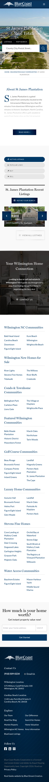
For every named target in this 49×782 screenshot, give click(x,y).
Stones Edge (32, 539)
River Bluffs (32, 374)
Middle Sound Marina (33, 588)
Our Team (8, 715)
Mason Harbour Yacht (34, 581)
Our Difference (31, 715)
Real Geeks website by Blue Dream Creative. (23, 776)
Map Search (21, 42)
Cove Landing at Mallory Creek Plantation (11, 535)
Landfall (30, 460)
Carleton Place (10, 405)
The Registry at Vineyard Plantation (36, 556)
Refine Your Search (26, 201)
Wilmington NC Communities (23, 327)
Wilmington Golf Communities (23, 72)
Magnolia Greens (34, 464)
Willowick (31, 562)
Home (6, 72)
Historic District (11, 438)
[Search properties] (43, 48)
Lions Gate (9, 409)
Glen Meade (9, 514)
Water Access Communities (21, 571)
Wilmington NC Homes (14, 729)
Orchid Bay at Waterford (33, 534)
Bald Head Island (11, 336)
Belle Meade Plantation (9, 432)
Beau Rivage (9, 460)
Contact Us (26, 299)
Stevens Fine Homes (13, 374)
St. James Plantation (36, 476)
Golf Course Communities (20, 452)
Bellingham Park (11, 400)
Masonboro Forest (12, 442)
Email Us (31, 673)
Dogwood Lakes (11, 547)
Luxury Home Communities (22, 489)
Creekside (31, 379)
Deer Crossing (10, 543)
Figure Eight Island (12, 348)
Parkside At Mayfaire (32, 508)
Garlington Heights (12, 551)
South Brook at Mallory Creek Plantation (33, 547)
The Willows (32, 370)
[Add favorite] (41, 209)
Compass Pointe (11, 468)
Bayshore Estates (12, 579)
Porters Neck (32, 513)
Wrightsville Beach (35, 344)
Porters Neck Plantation (32, 470)
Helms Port (9, 506)
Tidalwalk (8, 379)
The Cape (31, 480)
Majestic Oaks (10, 559)
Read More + (24, 132)
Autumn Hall (10, 498)
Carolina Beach (11, 340)
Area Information (32, 729)
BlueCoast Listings (12, 734)
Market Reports (11, 724)
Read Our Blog (10, 720)
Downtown (9, 344)
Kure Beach (32, 336)
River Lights (9, 370)
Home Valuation (32, 724)
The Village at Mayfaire (33, 402)
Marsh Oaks (32, 431)
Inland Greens (10, 477)
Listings (8, 42)
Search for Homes (32, 720)
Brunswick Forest (12, 464)
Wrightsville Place (35, 408)
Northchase (32, 435)
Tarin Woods (32, 439)
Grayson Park (10, 555)
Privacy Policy (10, 769)
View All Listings (32, 235)
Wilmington (32, 340)
